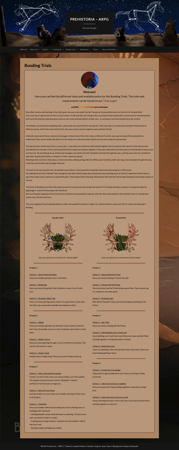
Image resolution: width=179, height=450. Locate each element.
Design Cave (71, 49)
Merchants (84, 49)
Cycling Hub (56, 49)
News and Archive (109, 49)
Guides (45, 49)
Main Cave (34, 49)
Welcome (23, 49)
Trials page (109, 100)
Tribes (95, 49)
